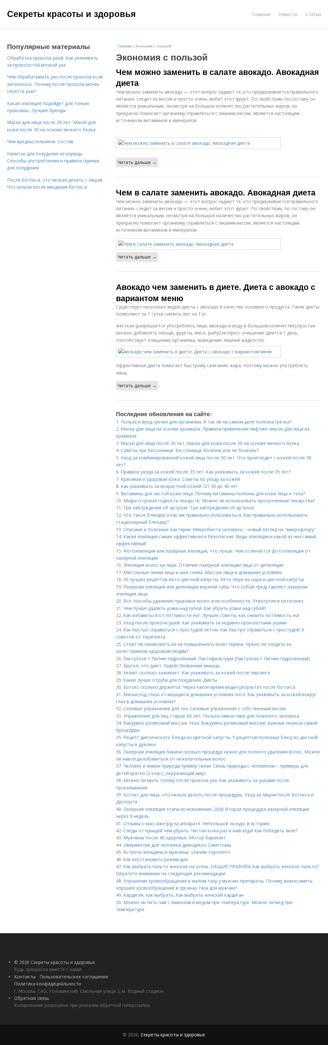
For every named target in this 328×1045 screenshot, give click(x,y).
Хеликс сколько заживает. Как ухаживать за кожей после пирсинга (196, 673)
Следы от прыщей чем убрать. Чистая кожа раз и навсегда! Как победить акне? (210, 830)
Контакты (25, 977)
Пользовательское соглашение (73, 977)
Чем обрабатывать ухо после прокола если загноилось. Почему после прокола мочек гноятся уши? (55, 84)
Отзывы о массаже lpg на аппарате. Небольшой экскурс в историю (196, 823)
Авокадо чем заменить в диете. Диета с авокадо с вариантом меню (215, 292)
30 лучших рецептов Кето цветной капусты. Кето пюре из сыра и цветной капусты (213, 579)
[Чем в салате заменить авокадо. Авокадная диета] (218, 244)
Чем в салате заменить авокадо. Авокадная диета (216, 192)
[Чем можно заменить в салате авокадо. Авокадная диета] (218, 143)
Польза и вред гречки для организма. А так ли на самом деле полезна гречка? (206, 422)
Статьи (313, 14)
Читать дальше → (137, 162)
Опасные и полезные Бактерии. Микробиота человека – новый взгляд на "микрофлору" (219, 529)
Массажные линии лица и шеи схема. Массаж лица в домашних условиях (202, 572)
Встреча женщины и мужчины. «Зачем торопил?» (177, 852)
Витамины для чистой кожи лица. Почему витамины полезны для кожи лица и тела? (213, 493)
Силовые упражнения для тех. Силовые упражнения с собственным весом (204, 708)
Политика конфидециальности (47, 984)
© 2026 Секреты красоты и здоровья (54, 962)
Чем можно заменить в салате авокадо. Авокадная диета (217, 77)
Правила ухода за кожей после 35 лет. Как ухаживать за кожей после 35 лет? (206, 472)
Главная (261, 14)
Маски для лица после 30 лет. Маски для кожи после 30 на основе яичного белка (210, 443)
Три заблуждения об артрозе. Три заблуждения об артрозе (188, 508)
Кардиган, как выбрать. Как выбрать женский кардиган (183, 895)
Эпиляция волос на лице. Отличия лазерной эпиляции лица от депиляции (203, 565)
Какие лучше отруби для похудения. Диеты (170, 680)
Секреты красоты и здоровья (71, 13)
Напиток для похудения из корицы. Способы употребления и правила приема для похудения (53, 161)
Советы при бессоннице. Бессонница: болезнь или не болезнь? (189, 450)
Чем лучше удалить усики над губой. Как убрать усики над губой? (194, 608)
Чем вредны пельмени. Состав (40, 141)
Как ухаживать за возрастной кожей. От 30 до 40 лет (179, 486)
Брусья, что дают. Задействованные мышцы (171, 665)
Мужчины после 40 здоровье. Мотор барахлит (174, 838)
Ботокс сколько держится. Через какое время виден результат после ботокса (209, 687)
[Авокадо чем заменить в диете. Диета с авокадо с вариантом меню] (218, 352)
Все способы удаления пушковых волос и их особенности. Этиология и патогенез (213, 601)
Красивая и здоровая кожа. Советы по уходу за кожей (180, 479)
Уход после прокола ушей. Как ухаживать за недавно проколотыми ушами (205, 623)
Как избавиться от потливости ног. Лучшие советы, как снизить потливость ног (211, 615)
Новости (287, 14)
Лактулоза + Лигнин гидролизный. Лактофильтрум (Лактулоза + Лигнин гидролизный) (216, 658)
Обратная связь (31, 998)
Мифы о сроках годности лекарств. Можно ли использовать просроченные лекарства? (219, 501)
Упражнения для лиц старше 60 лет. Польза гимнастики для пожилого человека (211, 716)
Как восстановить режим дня (155, 859)
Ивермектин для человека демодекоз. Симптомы (177, 845)
